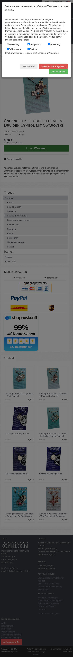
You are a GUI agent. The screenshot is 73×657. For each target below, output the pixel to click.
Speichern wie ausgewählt (53, 66)
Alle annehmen (58, 71)
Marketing (55, 44)
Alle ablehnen (28, 66)
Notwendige (14, 44)
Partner (33, 49)
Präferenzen (15, 49)
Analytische (35, 44)
